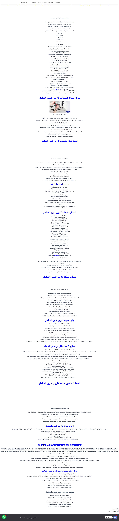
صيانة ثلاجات (58, 2)
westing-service (25, 2)
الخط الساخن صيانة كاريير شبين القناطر (59, 383)
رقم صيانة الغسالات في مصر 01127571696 (46, 2)
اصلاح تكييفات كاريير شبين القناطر (59, 346)
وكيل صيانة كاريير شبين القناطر (59, 320)
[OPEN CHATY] (115, 517)
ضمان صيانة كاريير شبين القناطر (59, 276)
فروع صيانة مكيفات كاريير (59, 184)
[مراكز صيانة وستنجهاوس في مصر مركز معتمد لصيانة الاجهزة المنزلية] (92, 2)
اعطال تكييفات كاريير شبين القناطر (59, 212)
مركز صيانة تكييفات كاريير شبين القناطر (59, 97)
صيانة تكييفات (33, 2)
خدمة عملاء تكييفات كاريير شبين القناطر (59, 141)
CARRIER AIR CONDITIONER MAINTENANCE (60, 445)
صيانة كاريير (56, 255)
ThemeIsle (22, 517)
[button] (4, 517)
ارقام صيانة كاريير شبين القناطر (59, 425)
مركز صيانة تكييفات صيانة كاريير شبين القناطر (59, 471)
